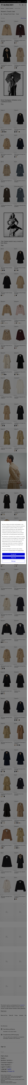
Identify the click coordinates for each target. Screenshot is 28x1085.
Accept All (13, 554)
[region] (13, 542)
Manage (13, 561)
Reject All (13, 558)
